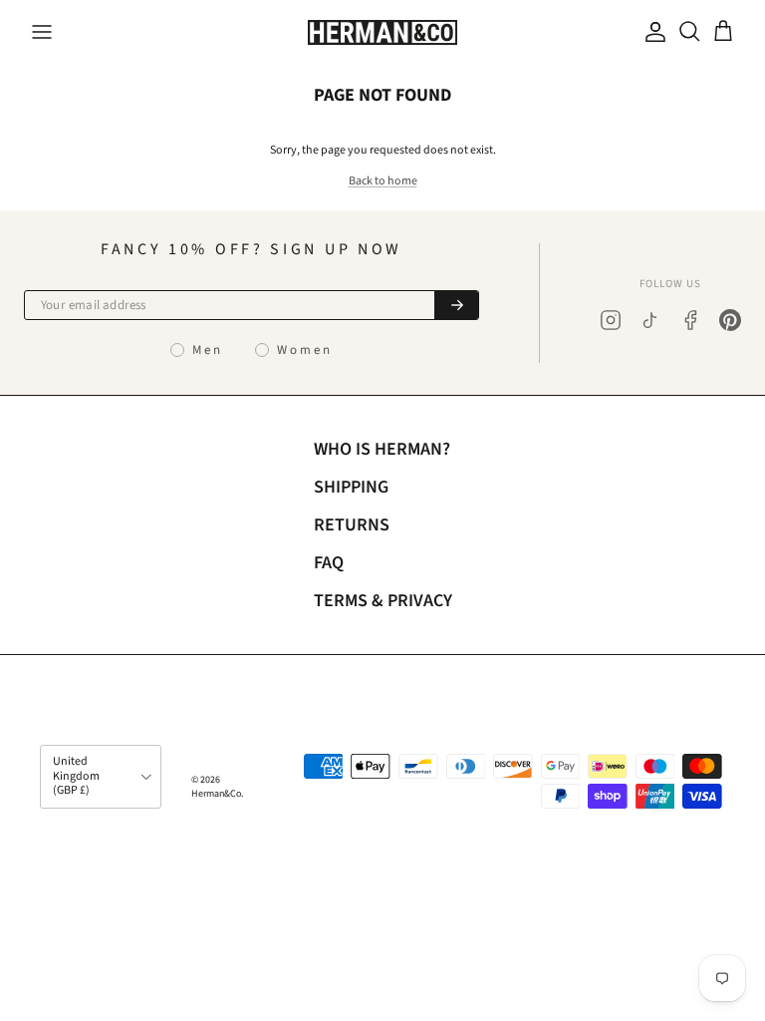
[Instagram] (611, 320)
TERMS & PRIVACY (383, 600)
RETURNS (351, 524)
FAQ (329, 562)
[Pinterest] (730, 320)
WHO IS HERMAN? (382, 449)
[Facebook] (690, 320)
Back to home (383, 180)
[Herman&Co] (382, 32)
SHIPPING (351, 487)
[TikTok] (650, 320)
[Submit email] (456, 305)
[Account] (651, 32)
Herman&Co (216, 794)
